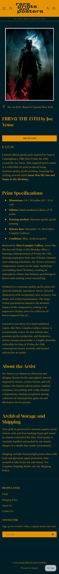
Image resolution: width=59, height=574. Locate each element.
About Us (7, 505)
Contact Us (7, 511)
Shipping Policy (10, 499)
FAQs (5, 494)
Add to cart (29, 138)
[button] (11, 8)
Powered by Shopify (29, 568)
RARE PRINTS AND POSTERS (32, 563)
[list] (29, 64)
